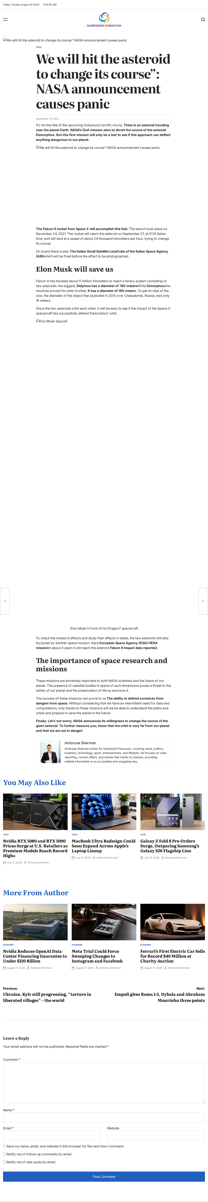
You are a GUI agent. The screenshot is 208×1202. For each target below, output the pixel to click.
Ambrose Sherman (38, 862)
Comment (11, 1059)
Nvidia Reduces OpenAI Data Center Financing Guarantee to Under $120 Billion (35, 956)
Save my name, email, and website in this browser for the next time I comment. (65, 1146)
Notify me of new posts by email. (31, 1162)
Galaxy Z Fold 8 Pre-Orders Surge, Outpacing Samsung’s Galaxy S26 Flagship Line (169, 845)
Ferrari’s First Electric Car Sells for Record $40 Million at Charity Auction (172, 956)
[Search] (203, 19)
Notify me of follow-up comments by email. (39, 1154)
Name (8, 1110)
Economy (8, 945)
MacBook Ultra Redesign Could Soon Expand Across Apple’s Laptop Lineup (103, 845)
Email (8, 1128)
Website (113, 1128)
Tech (38, 47)
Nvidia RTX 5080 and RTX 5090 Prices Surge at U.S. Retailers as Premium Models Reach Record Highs (35, 848)
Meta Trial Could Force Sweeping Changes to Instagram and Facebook (97, 956)
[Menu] (5, 19)
